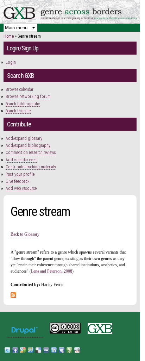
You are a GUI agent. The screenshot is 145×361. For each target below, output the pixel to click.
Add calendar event (22, 159)
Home (9, 36)
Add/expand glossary (24, 138)
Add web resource (21, 188)
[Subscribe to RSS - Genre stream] (13, 294)
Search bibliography (23, 103)
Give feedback (18, 181)
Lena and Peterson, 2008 (51, 271)
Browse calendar (19, 89)
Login (11, 62)
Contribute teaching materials (31, 166)
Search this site (18, 110)
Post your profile (20, 174)
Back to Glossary (25, 234)
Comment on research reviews (31, 152)
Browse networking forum (28, 96)
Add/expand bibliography (28, 145)
